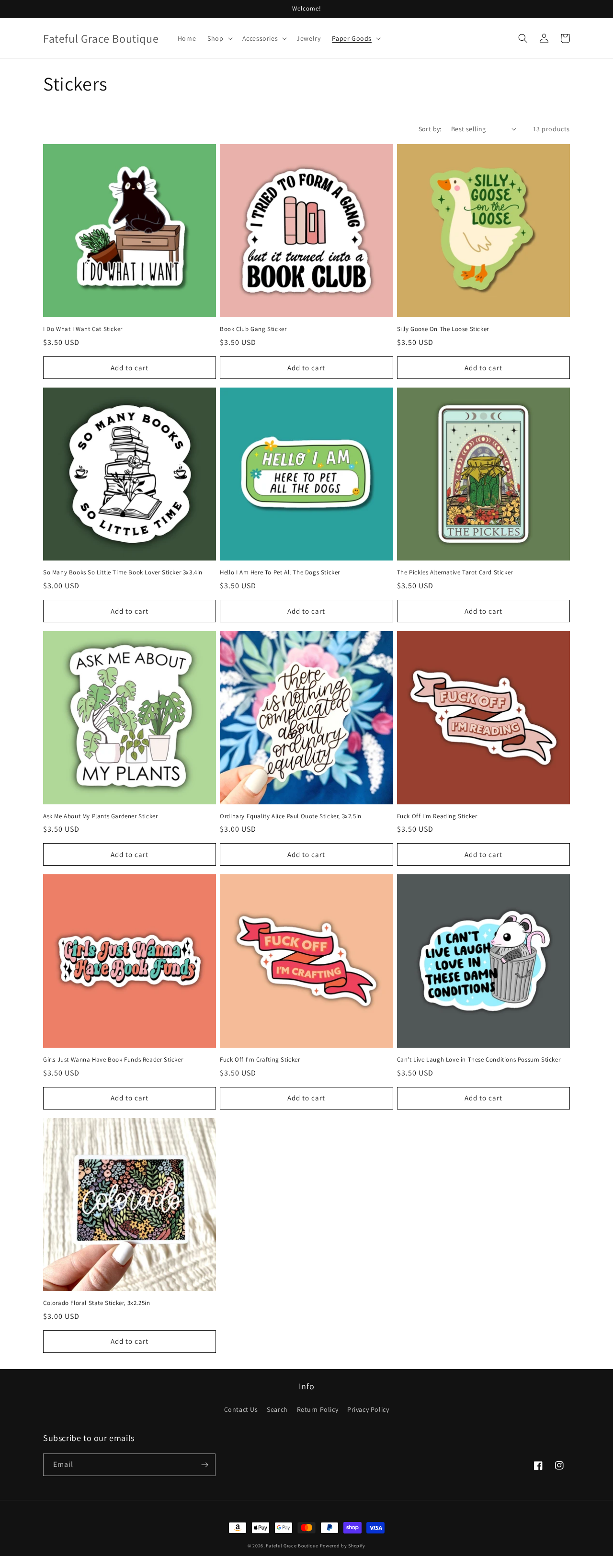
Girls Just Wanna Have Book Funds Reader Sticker (113, 1060)
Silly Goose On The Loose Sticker (443, 329)
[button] (219, 38)
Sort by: (430, 129)
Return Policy (318, 1409)
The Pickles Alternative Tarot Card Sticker (455, 572)
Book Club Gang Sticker (253, 329)
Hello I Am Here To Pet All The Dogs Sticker (280, 572)
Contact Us (241, 1409)
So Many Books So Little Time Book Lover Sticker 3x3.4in (123, 572)
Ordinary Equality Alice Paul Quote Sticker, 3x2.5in (291, 816)
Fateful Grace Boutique (292, 1546)
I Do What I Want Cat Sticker (83, 329)
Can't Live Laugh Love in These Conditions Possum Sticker (479, 1060)
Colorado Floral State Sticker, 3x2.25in (96, 1303)
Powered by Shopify (343, 1546)
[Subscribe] (204, 1464)
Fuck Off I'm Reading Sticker (437, 816)
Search (277, 1409)
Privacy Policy (368, 1409)
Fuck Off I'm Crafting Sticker (260, 1060)
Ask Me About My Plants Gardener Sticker (100, 816)
